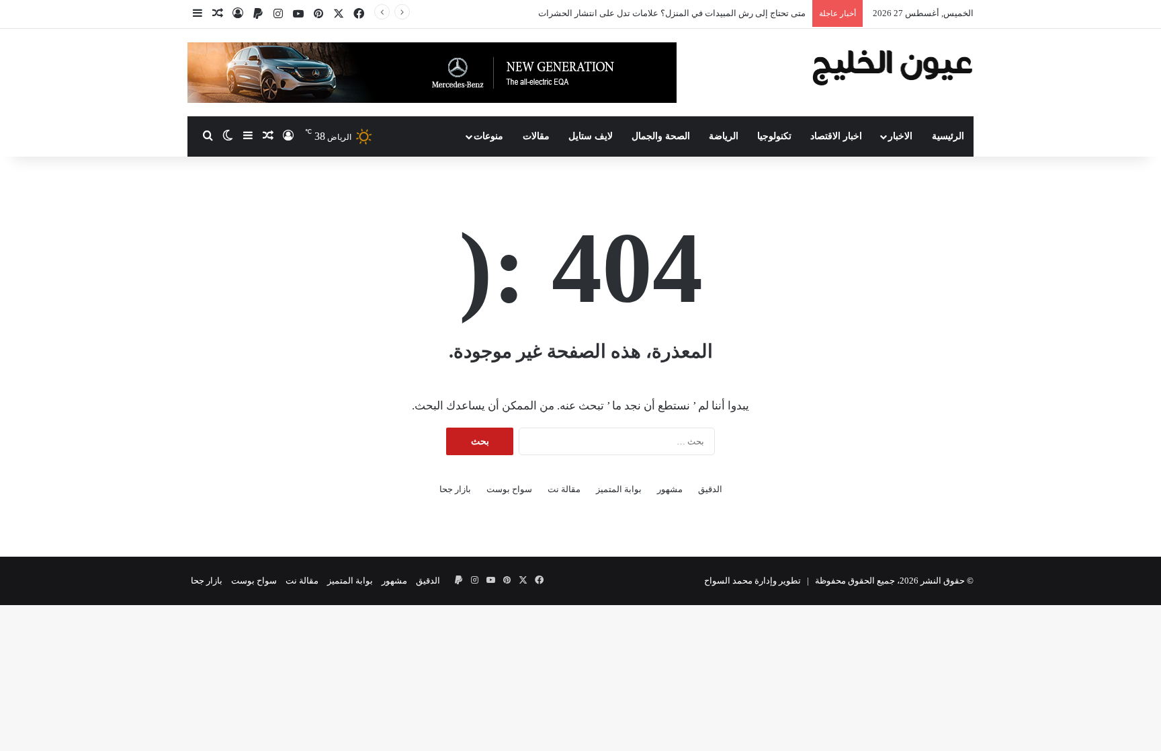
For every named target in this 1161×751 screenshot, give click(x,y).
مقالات (536, 136)
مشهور (670, 489)
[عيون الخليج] (892, 66)
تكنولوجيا (774, 136)
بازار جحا (455, 489)
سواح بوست (509, 489)
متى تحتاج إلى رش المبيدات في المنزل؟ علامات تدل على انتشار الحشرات (672, 13)
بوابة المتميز (619, 489)
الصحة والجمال (661, 136)
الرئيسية (948, 136)
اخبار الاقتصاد (836, 136)
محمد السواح (728, 581)
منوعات (488, 136)
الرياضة (723, 136)
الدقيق (710, 489)
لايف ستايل (590, 136)
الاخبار (900, 136)
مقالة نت (564, 489)
